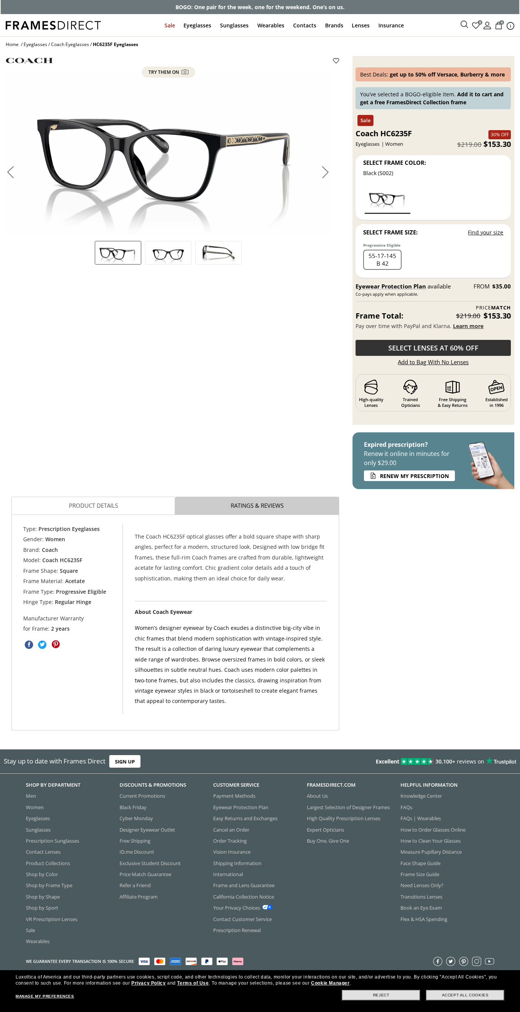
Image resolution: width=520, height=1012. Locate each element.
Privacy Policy (148, 983)
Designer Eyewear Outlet (147, 829)
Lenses (361, 25)
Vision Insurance (231, 852)
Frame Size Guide (419, 874)
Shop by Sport (42, 907)
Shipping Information (237, 863)
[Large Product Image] (168, 153)
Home (12, 44)
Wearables (270, 25)
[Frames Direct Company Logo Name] (53, 24)
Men (31, 796)
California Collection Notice (243, 896)
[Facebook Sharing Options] (29, 644)
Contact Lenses (43, 852)
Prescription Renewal (237, 930)
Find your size (485, 232)
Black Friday (133, 807)
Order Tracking (230, 840)
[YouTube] (489, 961)
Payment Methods (234, 796)
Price (493, 307)
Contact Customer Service (242, 919)
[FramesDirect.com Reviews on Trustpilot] (409, 761)
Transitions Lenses (421, 896)
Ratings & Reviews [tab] (257, 505)
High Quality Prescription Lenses (343, 818)
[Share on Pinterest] (55, 644)
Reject (381, 995)
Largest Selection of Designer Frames (348, 807)
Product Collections (48, 863)
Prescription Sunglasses (52, 840)
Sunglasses (234, 25)
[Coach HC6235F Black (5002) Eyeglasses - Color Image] (387, 199)
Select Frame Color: (394, 162)
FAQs (406, 807)
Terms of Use (193, 983)
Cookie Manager (330, 983)
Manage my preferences (45, 996)
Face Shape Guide (420, 863)
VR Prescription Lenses (51, 919)
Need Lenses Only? (421, 885)
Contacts (304, 25)
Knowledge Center (421, 796)
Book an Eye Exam (421, 907)
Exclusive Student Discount (150, 863)
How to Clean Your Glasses (430, 840)
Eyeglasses (197, 25)
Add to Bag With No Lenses (433, 362)
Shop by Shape (43, 896)
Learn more (468, 326)
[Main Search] (464, 25)
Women (35, 807)
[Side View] (218, 253)
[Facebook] (437, 961)
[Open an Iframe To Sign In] (487, 25)
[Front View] (168, 253)
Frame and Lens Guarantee (243, 885)
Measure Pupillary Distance (431, 852)
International (228, 874)
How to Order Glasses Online (433, 829)
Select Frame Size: (390, 232)
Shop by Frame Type (49, 885)
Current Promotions (142, 796)
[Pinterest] (463, 961)
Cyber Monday (136, 818)
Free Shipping (135, 840)
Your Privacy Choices (236, 907)
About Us (317, 796)
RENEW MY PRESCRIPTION (414, 476)
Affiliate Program (139, 896)
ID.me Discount (137, 852)
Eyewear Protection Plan (391, 286)
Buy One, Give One (328, 840)
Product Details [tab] (93, 505)
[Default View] (118, 253)
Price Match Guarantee (145, 874)
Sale (169, 25)
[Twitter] (450, 961)
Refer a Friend (135, 885)
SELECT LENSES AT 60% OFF (433, 347)
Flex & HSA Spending (423, 919)
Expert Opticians (325, 829)
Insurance (391, 25)
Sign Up (125, 761)
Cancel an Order (231, 829)
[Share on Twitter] (42, 644)
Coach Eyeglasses (70, 44)
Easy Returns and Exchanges (245, 818)
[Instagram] (476, 961)
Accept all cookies (465, 995)
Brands (334, 25)
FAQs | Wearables (420, 818)
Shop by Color (42, 874)
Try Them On (164, 72)
